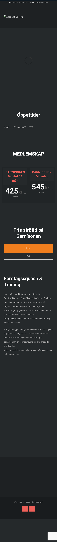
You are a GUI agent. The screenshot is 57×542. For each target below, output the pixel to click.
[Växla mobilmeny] (52, 23)
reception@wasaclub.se (39, 2)
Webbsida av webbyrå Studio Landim (28, 502)
